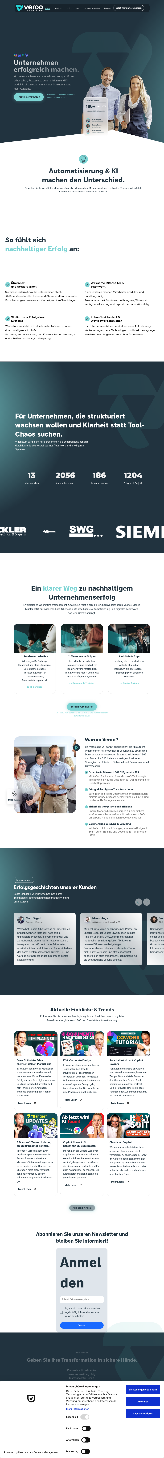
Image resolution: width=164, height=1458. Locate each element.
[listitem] (35, 659)
